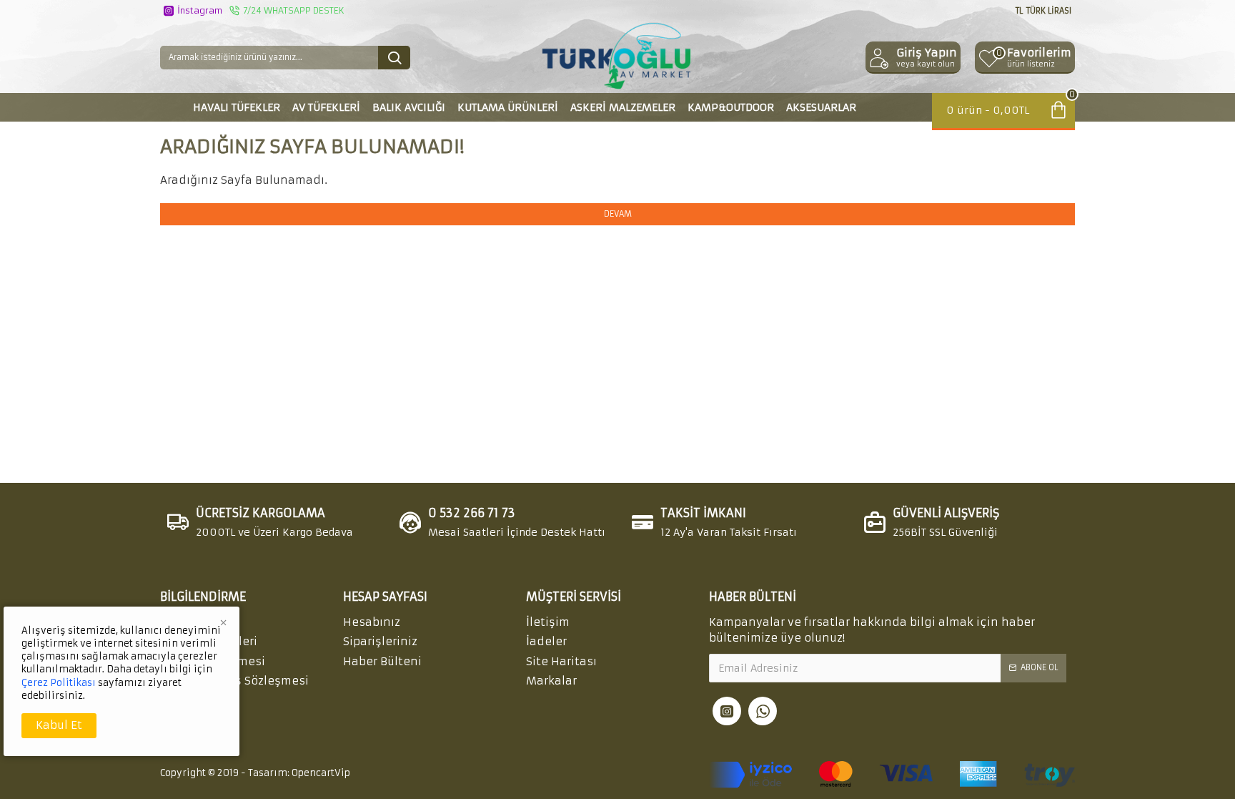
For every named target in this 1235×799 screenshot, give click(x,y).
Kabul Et (59, 725)
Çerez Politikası (58, 683)
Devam (618, 214)
